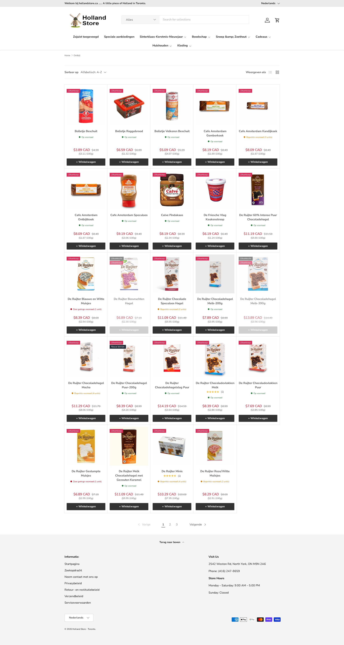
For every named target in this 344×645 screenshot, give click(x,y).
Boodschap (199, 37)
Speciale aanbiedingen (119, 37)
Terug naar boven (170, 542)
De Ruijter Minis (172, 471)
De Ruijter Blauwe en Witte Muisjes (86, 301)
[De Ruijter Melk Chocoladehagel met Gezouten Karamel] (129, 446)
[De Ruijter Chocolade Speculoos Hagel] (172, 274)
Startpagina (71, 564)
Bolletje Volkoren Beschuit (172, 131)
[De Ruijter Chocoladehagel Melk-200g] (215, 274)
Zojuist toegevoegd (86, 37)
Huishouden (160, 46)
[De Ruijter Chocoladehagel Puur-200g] (129, 358)
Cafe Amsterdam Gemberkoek (215, 133)
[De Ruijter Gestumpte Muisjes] (86, 446)
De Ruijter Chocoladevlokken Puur (258, 385)
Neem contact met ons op (81, 577)
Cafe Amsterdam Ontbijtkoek (86, 217)
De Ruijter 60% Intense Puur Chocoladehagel (258, 217)
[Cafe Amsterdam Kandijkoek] (258, 106)
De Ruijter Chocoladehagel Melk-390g (258, 301)
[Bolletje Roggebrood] (129, 106)
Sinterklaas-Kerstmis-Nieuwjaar (161, 37)
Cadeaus (261, 37)
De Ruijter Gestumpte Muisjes (86, 473)
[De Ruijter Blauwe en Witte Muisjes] (86, 274)
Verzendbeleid (73, 596)
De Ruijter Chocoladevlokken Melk (215, 385)
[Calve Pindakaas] (172, 190)
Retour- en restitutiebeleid (81, 590)
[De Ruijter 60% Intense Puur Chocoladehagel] (258, 190)
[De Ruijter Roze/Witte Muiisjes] (215, 446)
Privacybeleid (73, 583)
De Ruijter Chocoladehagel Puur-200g (129, 385)
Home (67, 55)
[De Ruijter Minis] (172, 446)
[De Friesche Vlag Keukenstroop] (215, 190)
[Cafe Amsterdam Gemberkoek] (215, 106)
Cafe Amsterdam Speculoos (129, 215)
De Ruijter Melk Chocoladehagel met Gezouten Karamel (129, 475)
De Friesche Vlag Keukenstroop (215, 217)
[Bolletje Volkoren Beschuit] (172, 106)
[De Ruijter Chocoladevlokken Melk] (215, 358)
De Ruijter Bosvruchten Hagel (129, 301)
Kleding (182, 46)
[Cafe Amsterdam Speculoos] (129, 190)
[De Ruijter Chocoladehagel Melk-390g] (258, 274)
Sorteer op (71, 72)
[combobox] (185, 19)
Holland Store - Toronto (83, 629)
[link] (144, 524)
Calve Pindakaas (172, 215)
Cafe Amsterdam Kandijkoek (258, 131)
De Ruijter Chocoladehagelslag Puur (172, 385)
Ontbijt (77, 55)
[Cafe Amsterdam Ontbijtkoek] (86, 190)
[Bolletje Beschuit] (86, 106)
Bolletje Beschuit (86, 131)
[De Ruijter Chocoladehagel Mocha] (86, 358)
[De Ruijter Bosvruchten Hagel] (129, 274)
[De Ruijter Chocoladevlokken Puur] (258, 358)
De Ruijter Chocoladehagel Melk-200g (215, 301)
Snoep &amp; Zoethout (231, 37)
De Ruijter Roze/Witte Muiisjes (215, 473)
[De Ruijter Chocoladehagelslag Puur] (172, 358)
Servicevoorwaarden (77, 603)
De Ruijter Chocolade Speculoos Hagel (172, 301)
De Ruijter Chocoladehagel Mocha (86, 385)
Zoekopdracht (73, 570)
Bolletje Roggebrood (129, 131)
